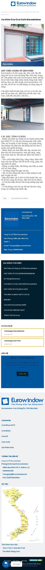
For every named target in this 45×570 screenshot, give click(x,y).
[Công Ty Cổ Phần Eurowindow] (22, 542)
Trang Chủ (4, 12)
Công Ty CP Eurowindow (11, 461)
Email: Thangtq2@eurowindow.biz (17, 246)
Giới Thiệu (16, 561)
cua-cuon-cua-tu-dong (16, 12)
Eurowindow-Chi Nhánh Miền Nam (28, 564)
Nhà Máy (24, 561)
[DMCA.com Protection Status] (36, 561)
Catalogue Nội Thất (12, 341)
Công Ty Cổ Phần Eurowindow (15, 234)
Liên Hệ (22, 374)
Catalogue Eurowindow (14, 331)
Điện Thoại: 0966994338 (13, 250)
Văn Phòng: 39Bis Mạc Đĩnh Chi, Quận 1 (16, 240)
